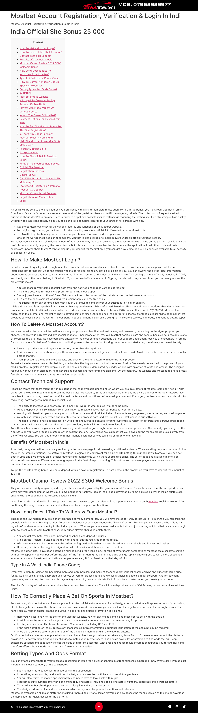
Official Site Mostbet (32, 167)
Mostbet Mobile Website (34, 96)
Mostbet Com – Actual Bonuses (38, 193)
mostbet (153, 501)
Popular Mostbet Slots (33, 148)
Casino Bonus (28, 174)
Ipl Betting (26, 92)
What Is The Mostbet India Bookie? (40, 163)
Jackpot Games (29, 152)
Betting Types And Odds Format (38, 89)
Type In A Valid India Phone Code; (39, 78)
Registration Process (32, 171)
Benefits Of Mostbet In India (36, 59)
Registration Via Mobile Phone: (38, 197)
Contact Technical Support (35, 55)
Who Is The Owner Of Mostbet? (38, 115)
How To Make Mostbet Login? (37, 48)
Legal (23, 200)
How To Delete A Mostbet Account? (41, 52)
